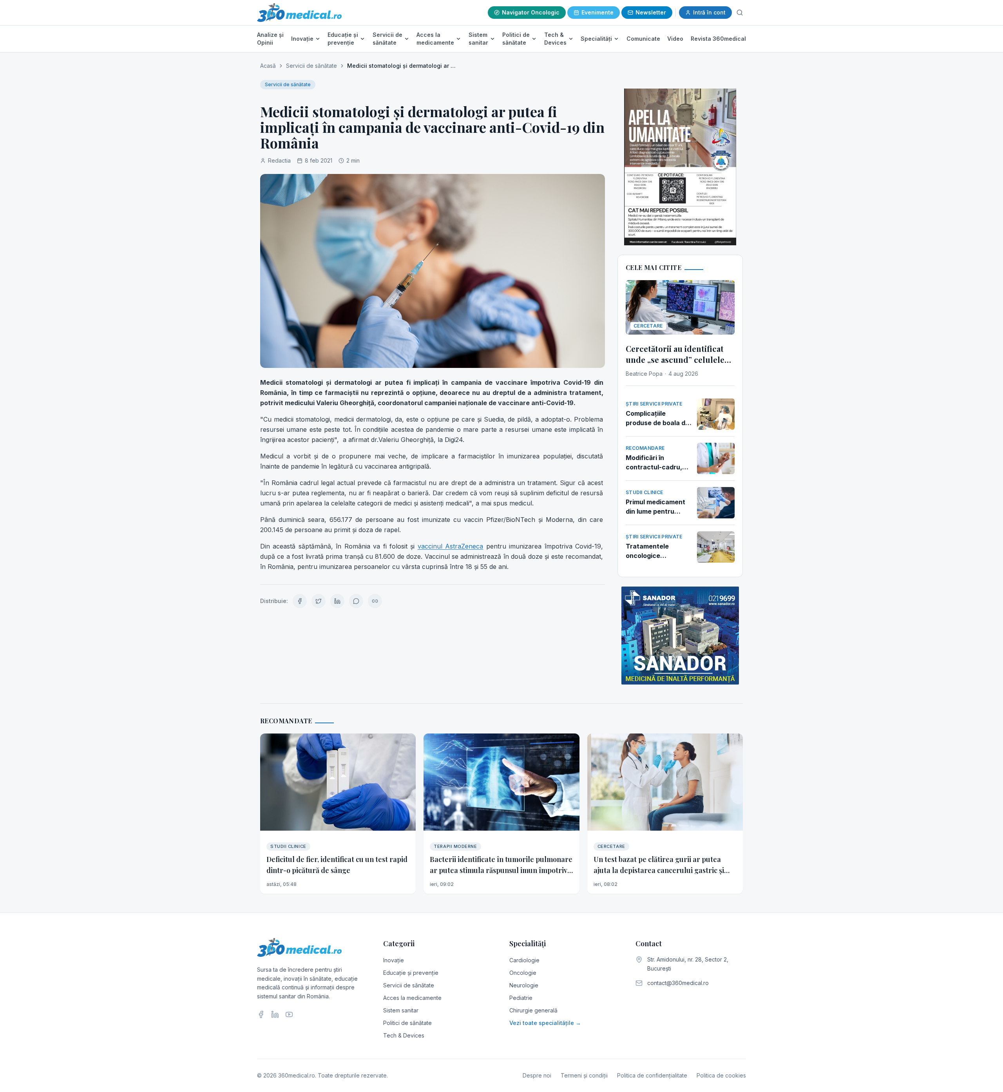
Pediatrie (520, 997)
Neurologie (523, 985)
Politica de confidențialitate (652, 1075)
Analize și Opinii (270, 38)
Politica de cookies (721, 1075)
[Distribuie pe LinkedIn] (337, 601)
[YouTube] (289, 1014)
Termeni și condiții (584, 1075)
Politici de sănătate (516, 38)
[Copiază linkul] (375, 601)
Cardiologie (524, 960)
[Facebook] (261, 1014)
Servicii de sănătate (387, 38)
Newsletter (650, 12)
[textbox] (432, 474)
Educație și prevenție (343, 38)
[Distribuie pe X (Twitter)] (318, 601)
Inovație (302, 38)
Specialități (596, 38)
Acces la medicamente (435, 38)
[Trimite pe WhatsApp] (356, 601)
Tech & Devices (555, 38)
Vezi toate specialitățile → (545, 1023)
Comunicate (643, 38)
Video (675, 38)
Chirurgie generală (533, 1010)
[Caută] (739, 12)
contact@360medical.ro (678, 983)
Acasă (268, 65)
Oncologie (522, 972)
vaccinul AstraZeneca (450, 546)
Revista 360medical (718, 38)
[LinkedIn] (275, 1014)
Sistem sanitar (478, 38)
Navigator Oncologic (530, 12)
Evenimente (597, 12)
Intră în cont (709, 12)
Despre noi (537, 1075)
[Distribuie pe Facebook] (300, 601)
